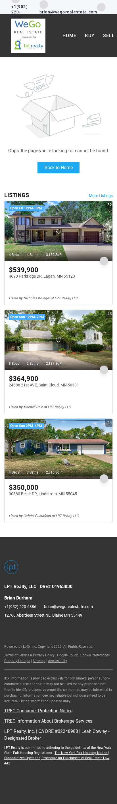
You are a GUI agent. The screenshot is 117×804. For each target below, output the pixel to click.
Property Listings (17, 661)
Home (69, 35)
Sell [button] (109, 35)
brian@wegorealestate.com (68, 606)
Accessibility (57, 661)
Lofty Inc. (30, 647)
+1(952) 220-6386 (20, 606)
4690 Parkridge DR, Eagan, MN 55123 (42, 276)
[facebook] (101, 6)
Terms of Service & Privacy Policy (29, 655)
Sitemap (39, 661)
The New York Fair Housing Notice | (82, 753)
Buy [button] (89, 35)
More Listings (101, 195)
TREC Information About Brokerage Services (48, 721)
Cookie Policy (67, 655)
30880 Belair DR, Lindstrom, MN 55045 (43, 494)
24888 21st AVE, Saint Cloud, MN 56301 (44, 385)
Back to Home (59, 167)
